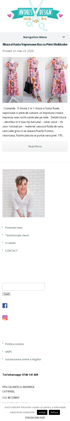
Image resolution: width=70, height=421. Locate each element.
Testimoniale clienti (17, 235)
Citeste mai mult (35, 417)
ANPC (8, 352)
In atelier (10, 243)
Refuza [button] (54, 412)
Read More (35, 146)
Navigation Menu (35, 37)
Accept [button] (42, 412)
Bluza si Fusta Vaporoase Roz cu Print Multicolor (34, 44)
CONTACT (11, 250)
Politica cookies (14, 344)
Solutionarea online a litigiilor (23, 359)
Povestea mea (13, 227)
